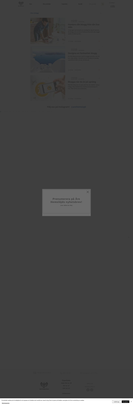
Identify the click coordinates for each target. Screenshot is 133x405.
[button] (88, 187)
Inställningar (117, 401)
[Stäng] (131, 402)
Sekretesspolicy (5, 403)
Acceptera (125, 401)
